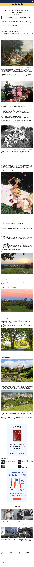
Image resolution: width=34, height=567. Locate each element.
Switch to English (19, 553)
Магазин (2, 552)
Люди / (6, 460)
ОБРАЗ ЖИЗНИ (17, 8)
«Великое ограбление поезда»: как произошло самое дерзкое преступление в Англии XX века (26, 540)
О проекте (10, 552)
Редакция (18, 14)
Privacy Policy (18, 552)
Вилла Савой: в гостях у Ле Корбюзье (10, 539)
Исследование (11, 553)
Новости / (22, 460)
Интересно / (4, 521)
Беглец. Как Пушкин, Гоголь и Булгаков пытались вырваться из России (10, 466)
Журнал (2, 553)
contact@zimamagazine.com (12, 559)
